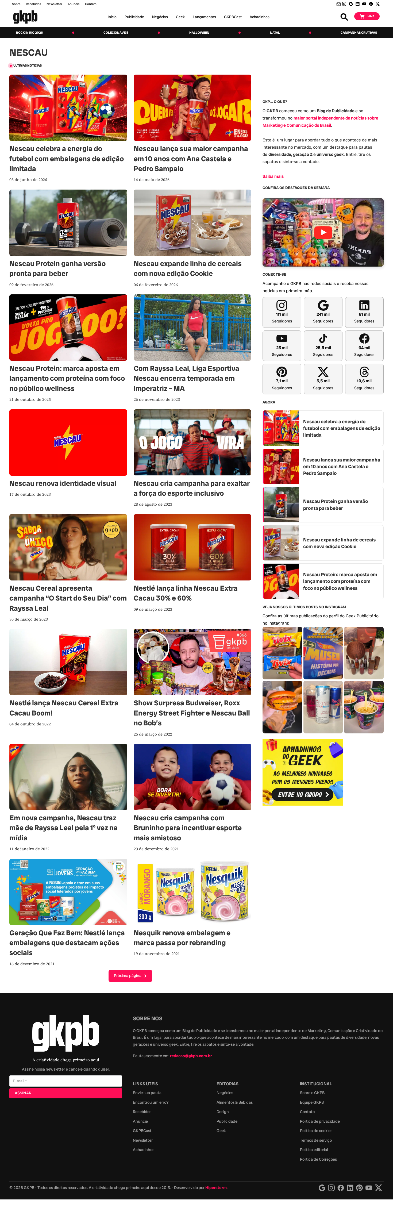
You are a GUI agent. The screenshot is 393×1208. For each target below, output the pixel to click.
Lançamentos (204, 16)
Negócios (160, 16)
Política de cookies (316, 1130)
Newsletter (54, 4)
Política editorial (314, 1149)
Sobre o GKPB (312, 1092)
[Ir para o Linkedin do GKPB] (357, 4)
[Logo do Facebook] (340, 1187)
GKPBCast (233, 16)
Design (223, 1111)
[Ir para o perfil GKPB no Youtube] (364, 4)
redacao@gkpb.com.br (191, 1056)
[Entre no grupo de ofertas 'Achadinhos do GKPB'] (303, 772)
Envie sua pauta (147, 1092)
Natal (275, 32)
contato (91, 4)
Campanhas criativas (359, 32)
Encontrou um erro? (150, 1102)
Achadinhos (259, 16)
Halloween (199, 32)
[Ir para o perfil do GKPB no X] (377, 4)
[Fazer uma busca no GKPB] (344, 17)
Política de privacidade (320, 1121)
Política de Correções (318, 1159)
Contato (307, 1111)
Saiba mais (273, 176)
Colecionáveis (115, 32)
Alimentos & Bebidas (235, 1102)
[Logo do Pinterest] (359, 1187)
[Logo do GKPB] (65, 1034)
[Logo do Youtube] (368, 1187)
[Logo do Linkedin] (350, 1187)
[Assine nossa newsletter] (338, 4)
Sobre (16, 4)
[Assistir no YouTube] (323, 232)
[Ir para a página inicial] (25, 17)
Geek (180, 16)
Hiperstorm (216, 1187)
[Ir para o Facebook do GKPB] (371, 4)
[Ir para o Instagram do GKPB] (344, 4)
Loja (371, 16)
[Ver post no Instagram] (282, 653)
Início (112, 16)
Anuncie (74, 4)
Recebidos (33, 4)
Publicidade (134, 16)
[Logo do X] (378, 1187)
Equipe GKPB (312, 1102)
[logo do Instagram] (322, 1187)
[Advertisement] (303, 896)
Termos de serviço (316, 1140)
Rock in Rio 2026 (29, 32)
